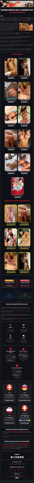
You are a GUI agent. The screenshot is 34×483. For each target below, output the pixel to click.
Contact (19, 470)
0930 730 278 (10, 423)
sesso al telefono (15, 315)
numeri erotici (20, 314)
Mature (28, 445)
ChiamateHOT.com (23, 19)
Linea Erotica (27, 444)
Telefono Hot (9, 435)
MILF (9, 40)
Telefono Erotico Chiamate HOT (22, 443)
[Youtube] (16, 457)
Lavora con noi (23, 469)
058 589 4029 (25, 423)
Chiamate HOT (16, 431)
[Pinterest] (23, 457)
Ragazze (19, 445)
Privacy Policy (11, 469)
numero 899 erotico (5, 445)
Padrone (24, 445)
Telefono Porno (11, 431)
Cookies (15, 470)
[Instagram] (14, 457)
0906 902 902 (10, 400)
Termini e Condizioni (17, 469)
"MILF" (5, 36)
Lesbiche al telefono (9, 446)
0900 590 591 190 (25, 400)
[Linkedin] (21, 457)
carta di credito (13, 445)
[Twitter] (18, 457)
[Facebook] (12, 457)
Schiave (3, 446)
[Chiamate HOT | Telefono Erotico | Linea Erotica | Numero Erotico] (1, 1)
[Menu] (33, 1)
